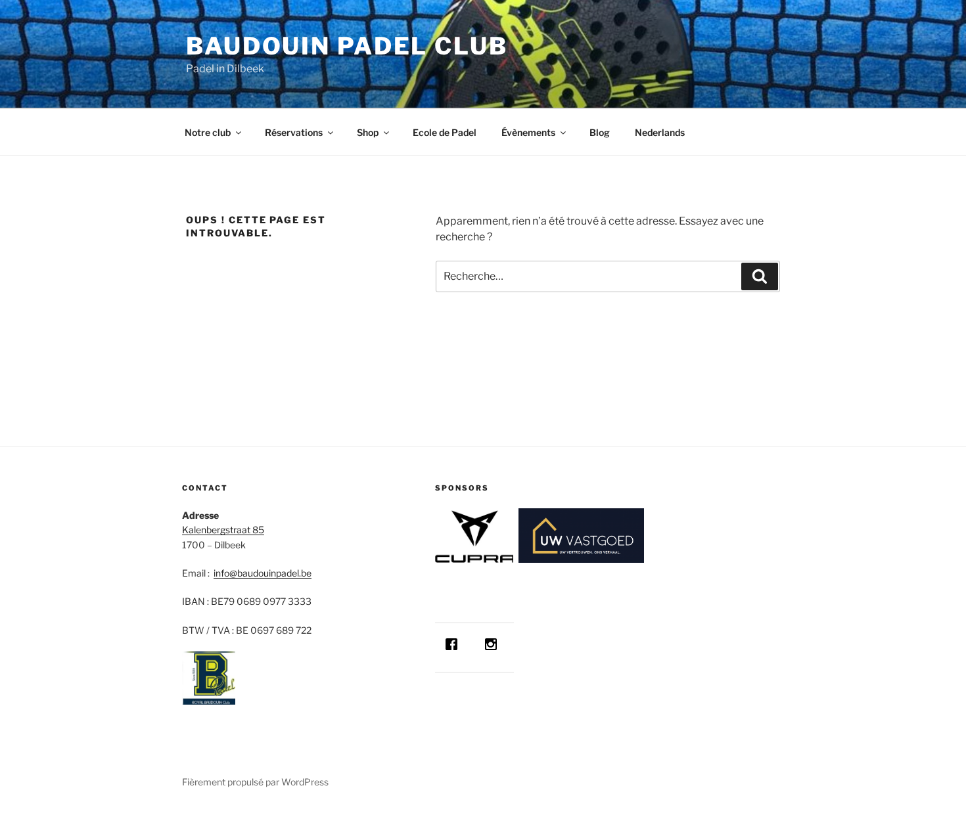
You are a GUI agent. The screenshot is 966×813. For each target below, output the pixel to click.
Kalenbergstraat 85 (223, 529)
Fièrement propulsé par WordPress (255, 781)
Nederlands (660, 132)
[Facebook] (454, 644)
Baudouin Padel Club (347, 46)
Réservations (294, 132)
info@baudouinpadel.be (262, 573)
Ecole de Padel (444, 132)
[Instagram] (494, 644)
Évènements (528, 132)
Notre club (208, 132)
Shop (368, 132)
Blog (599, 132)
